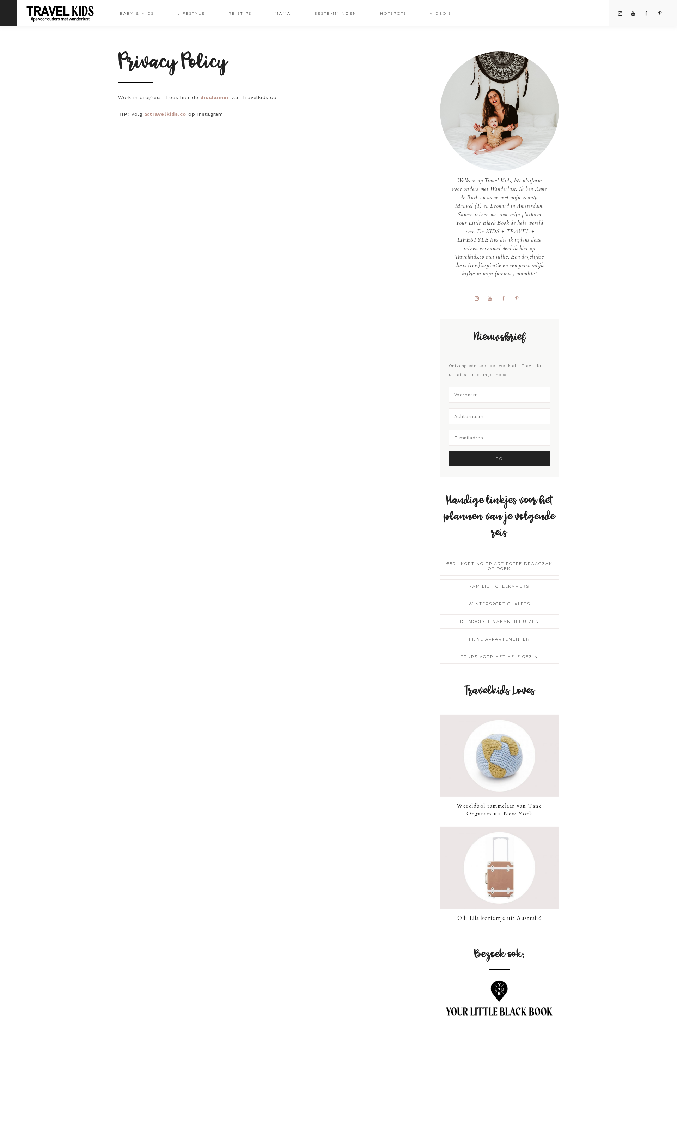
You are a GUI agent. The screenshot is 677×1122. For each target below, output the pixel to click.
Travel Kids (66, 12)
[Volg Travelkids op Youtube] (492, 298)
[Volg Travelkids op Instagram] (479, 298)
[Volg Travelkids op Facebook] (506, 298)
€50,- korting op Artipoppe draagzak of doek (499, 566)
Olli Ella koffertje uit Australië (499, 918)
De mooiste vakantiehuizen (499, 621)
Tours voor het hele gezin (499, 656)
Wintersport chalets (499, 603)
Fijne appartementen (499, 639)
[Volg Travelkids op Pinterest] (519, 298)
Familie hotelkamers (499, 586)
